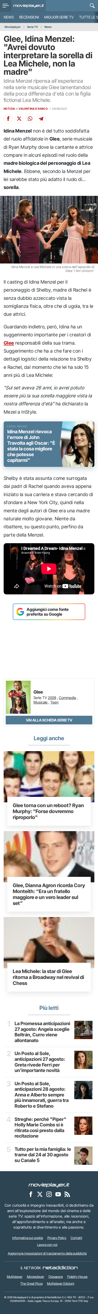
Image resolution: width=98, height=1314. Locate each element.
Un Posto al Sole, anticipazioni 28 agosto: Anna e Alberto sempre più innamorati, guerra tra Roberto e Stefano (42, 1095)
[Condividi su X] (19, 118)
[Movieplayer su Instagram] (49, 1194)
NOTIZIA (9, 108)
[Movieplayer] (49, 1185)
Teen (54, 702)
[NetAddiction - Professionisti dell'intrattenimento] (60, 1268)
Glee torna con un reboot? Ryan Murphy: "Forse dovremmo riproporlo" (48, 811)
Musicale (41, 702)
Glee (9, 343)
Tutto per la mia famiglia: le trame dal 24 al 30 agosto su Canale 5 (43, 1154)
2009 (52, 697)
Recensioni (29, 17)
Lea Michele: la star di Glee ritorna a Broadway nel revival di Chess (48, 977)
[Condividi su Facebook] (8, 118)
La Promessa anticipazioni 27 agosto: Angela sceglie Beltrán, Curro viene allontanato (42, 1032)
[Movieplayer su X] (39, 1194)
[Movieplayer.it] (28, 5)
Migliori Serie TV (59, 17)
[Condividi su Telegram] (41, 118)
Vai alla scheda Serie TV (49, 720)
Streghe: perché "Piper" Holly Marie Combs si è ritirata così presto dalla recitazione (40, 1128)
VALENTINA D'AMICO (33, 108)
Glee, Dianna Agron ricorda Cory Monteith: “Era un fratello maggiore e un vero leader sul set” (49, 894)
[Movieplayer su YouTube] (58, 1194)
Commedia (67, 697)
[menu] (5, 5)
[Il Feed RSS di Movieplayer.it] (67, 1194)
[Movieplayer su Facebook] (30, 1194)
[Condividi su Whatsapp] (30, 118)
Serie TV (32, 27)
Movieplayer (13, 27)
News (9, 17)
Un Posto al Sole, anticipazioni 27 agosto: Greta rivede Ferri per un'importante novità (40, 1062)
